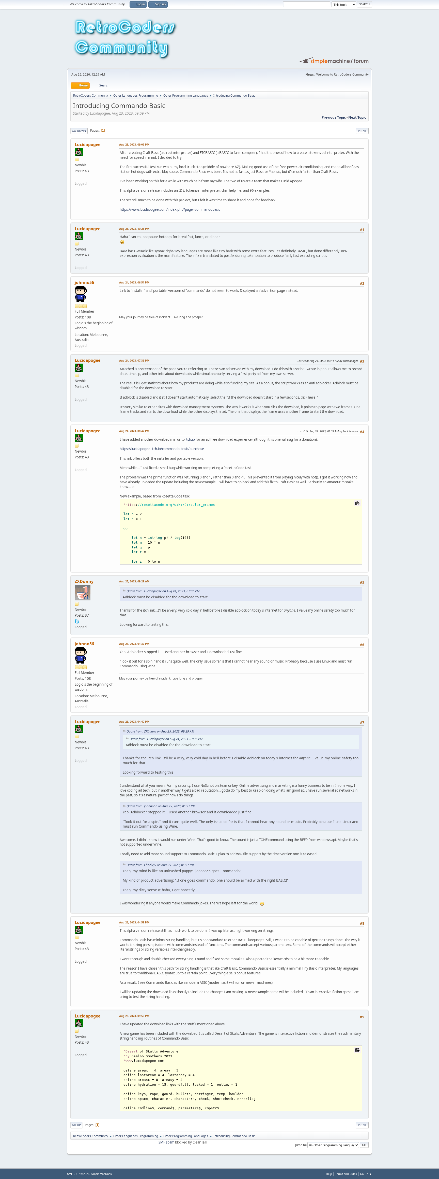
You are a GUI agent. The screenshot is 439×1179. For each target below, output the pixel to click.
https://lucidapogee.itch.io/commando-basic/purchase (162, 448)
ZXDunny (84, 581)
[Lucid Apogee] (77, 177)
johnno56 (84, 282)
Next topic (357, 117)
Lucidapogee (87, 144)
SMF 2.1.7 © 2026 (78, 1173)
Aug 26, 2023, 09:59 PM (134, 1016)
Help (329, 1174)
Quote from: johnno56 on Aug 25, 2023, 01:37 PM (161, 806)
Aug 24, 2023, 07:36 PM (134, 360)
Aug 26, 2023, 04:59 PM (134, 922)
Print (362, 131)
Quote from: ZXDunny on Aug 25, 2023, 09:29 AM (160, 731)
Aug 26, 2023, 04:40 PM (134, 721)
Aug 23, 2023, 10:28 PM (134, 228)
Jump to (300, 1144)
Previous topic (334, 117)
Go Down (79, 131)
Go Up (76, 1125)
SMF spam (166, 1142)
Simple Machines (101, 1173)
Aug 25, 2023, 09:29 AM (134, 581)
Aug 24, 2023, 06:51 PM (134, 282)
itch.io (190, 439)
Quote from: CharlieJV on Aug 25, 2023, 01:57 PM (160, 865)
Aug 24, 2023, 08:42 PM (134, 431)
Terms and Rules (346, 1174)
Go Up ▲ (366, 1174)
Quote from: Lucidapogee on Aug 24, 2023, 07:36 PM (163, 591)
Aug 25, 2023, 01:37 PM (134, 644)
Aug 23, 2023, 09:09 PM (134, 144)
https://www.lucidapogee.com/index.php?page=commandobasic (170, 209)
